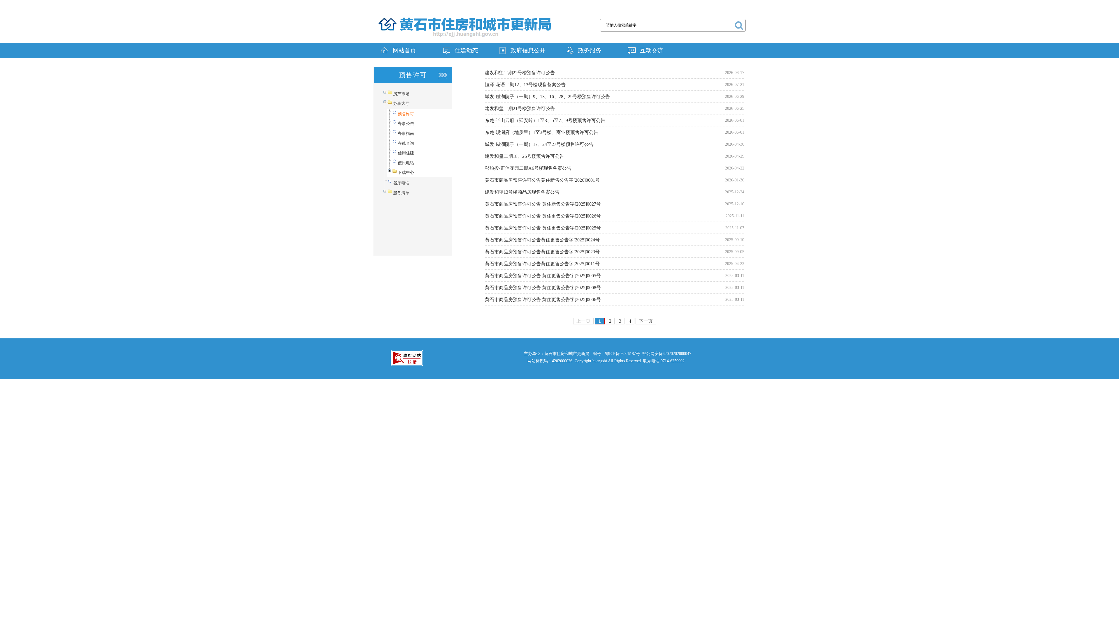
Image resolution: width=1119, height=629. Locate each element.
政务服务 (589, 50)
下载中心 (406, 172)
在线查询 (406, 143)
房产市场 (401, 94)
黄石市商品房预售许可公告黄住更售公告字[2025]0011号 (542, 263)
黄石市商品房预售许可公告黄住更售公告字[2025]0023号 (542, 251)
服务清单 (401, 193)
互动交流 (651, 50)
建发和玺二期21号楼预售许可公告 (520, 108)
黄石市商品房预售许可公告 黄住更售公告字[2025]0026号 (543, 215)
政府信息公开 (528, 50)
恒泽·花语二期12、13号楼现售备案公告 (525, 84)
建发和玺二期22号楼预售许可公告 (520, 72)
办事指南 (406, 133)
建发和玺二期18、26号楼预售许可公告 (524, 156)
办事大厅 (401, 103)
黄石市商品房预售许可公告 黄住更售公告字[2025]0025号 (543, 227)
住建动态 (466, 50)
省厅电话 (401, 183)
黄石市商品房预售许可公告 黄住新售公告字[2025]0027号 (543, 204)
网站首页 (404, 50)
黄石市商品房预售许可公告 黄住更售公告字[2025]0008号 (543, 287)
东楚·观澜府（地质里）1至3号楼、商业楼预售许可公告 (541, 132)
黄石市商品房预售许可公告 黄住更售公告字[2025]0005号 (543, 275)
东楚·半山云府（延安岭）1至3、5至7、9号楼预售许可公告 (545, 120)
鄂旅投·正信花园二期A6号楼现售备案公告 (528, 168)
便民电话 (406, 163)
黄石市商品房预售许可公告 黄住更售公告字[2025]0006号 (543, 299)
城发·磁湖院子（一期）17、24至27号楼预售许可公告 (539, 144)
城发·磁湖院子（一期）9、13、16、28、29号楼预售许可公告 (547, 96)
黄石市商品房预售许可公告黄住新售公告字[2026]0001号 (542, 180)
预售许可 (406, 114)
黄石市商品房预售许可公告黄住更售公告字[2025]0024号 (542, 239)
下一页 (646, 321)
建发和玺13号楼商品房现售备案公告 (522, 192)
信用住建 (406, 153)
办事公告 (406, 123)
